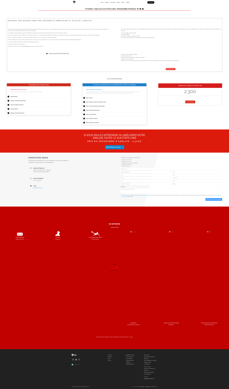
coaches (58, 237)
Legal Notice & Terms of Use (151, 386)
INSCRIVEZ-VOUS (170, 69)
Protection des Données (124, 337)
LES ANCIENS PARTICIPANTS (95, 237)
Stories (118, 2)
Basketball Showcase (130, 354)
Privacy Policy (141, 386)
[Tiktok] (76, 360)
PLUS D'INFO (190, 102)
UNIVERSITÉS (133, 323)
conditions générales (130, 195)
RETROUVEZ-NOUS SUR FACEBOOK (209, 323)
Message (123, 186)
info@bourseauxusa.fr (38, 187)
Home (102, 2)
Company (107, 2)
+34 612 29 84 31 (77, 364)
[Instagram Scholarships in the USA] (73, 360)
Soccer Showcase (129, 356)
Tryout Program (129, 358)
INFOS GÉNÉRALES (20, 237)
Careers (123, 2)
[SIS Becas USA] (79, 360)
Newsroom (112, 2)
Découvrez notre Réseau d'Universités (59, 53)
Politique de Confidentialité (143, 195)
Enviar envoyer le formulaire (213, 199)
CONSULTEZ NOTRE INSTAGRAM (171, 323)
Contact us (150, 2)
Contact (127, 2)
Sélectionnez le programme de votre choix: (130, 157)
